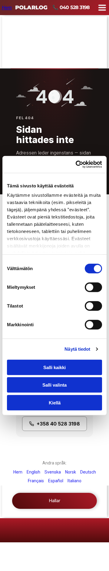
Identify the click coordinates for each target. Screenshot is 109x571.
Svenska (53, 472)
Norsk (70, 472)
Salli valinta (54, 385)
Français (36, 480)
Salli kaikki (54, 367)
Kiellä (55, 402)
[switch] (88, 285)
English (33, 472)
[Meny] (102, 7)
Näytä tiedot (77, 349)
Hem (7, 8)
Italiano (74, 480)
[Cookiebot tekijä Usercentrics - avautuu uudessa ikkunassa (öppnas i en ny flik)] (77, 164)
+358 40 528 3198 (58, 424)
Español (55, 480)
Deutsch (88, 472)
